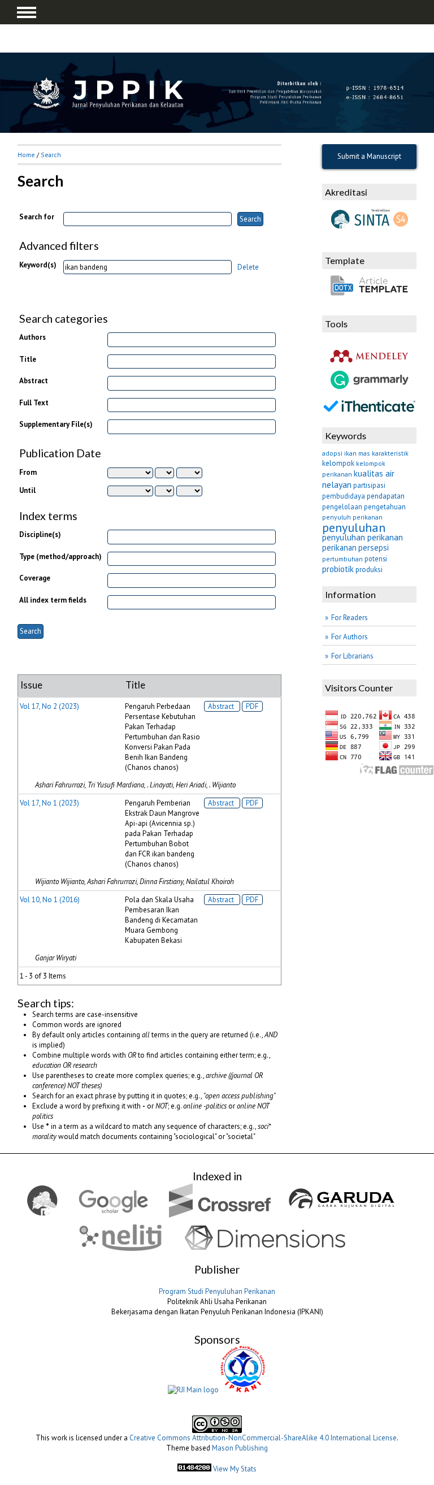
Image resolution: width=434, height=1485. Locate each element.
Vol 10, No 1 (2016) (50, 899)
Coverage (34, 578)
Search (51, 154)
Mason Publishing (240, 1448)
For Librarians (352, 656)
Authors (32, 337)
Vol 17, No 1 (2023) (49, 803)
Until (27, 490)
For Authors (349, 637)
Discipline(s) (40, 534)
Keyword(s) (38, 265)
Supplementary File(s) (56, 424)
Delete (248, 267)
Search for (36, 217)
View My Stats (235, 1469)
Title (27, 359)
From (28, 472)
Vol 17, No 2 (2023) (49, 706)
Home (26, 154)
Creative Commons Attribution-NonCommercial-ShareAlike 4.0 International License (263, 1438)
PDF (252, 706)
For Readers (349, 617)
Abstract (33, 381)
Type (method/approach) (60, 556)
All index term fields (52, 600)
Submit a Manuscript (369, 156)
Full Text (34, 403)
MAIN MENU (26, 12)
